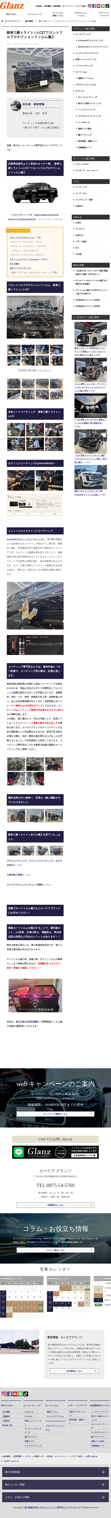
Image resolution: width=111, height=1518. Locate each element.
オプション (80, 91)
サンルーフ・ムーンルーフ (87, 170)
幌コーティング (85, 135)
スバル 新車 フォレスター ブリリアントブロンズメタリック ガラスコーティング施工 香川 (90, 387)
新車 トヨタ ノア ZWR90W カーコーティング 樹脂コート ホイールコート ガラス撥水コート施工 (90, 351)
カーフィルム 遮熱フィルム (58, 14)
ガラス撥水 (14, 264)
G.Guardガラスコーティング (90, 40)
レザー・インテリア (77, 1405)
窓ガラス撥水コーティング (89, 103)
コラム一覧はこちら (55, 1250)
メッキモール (84, 122)
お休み (78, 222)
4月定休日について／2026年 (88, 300)
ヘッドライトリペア (86, 110)
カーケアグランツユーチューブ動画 (24, 884)
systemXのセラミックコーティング (25, 539)
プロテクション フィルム (81, 14)
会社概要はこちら (74, 1371)
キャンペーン (67, 6)
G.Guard (28, 1416)
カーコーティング (35, 14)
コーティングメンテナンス (87, 53)
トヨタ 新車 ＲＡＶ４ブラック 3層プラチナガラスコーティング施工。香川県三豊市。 (90, 458)
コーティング (81, 187)
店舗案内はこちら (55, 1205)
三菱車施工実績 (14, 875)
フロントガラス (82, 164)
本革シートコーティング (86, 59)
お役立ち (79, 206)
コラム (28, 1456)
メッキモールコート (99, 1432)
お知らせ (79, 235)
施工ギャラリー (31, 1437)
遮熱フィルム (52, 1412)
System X (29, 1412)
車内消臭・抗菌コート (87, 141)
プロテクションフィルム (86, 84)
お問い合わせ (92, 1456)
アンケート (80, 229)
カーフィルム (81, 72)
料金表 (39, 6)
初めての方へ (11, 14)
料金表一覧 (7, 1425)
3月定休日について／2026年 (88, 306)
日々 (77, 248)
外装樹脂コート (85, 147)
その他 (78, 254)
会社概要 (47, 6)
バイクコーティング (84, 66)
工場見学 (6, 1421)
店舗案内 (6, 1416)
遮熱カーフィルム (85, 78)
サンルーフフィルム (55, 1416)
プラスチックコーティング (89, 116)
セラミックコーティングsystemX (24, 259)
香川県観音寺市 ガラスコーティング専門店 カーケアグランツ (52, 1507)
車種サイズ (29, 1441)
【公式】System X (10, 1461)
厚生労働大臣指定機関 (27, 1021)
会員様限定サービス (99, 1405)
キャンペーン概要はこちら (55, 1114)
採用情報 (56, 6)
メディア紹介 (80, 6)
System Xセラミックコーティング (93, 47)
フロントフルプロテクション (22, 237)
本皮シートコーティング (20, 268)
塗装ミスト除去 (85, 128)
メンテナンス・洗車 (84, 200)
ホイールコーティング (87, 97)
